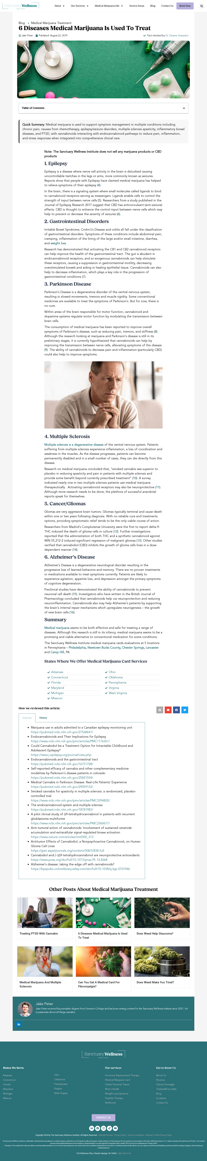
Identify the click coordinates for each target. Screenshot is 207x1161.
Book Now (185, 6)
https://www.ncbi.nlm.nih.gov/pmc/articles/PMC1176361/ (70, 741)
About (58, 6)
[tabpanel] (82, 800)
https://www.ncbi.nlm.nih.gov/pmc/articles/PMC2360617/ (70, 823)
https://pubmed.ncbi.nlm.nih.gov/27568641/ (62, 732)
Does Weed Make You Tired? (155, 982)
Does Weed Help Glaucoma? (155, 933)
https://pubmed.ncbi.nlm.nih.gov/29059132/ (62, 786)
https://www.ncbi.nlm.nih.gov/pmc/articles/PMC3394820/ (70, 800)
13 (139, 540)
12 (115, 531)
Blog (152, 6)
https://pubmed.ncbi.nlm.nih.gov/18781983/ (62, 809)
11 (157, 487)
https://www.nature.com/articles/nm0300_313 (62, 837)
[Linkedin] (19, 1024)
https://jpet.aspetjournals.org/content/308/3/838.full (67, 850)
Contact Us (167, 6)
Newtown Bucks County (104, 647)
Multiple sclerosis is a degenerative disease (74, 444)
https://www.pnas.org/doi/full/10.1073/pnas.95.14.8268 (69, 859)
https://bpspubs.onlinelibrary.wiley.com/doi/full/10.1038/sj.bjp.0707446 (80, 869)
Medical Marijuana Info (107, 6)
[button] (201, 6)
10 (134, 478)
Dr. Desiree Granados (176, 35)
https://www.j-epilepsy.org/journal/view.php (61, 755)
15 (74, 594)
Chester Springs (133, 647)
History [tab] (43, 717)
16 (72, 612)
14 (75, 549)
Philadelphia (77, 647)
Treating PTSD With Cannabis (39, 933)
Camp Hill (57, 652)
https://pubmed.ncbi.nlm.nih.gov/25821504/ (62, 777)
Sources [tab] (27, 717)
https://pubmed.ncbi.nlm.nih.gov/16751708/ (62, 764)
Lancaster (152, 647)
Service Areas (136, 6)
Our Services (78, 6)
